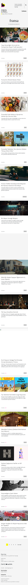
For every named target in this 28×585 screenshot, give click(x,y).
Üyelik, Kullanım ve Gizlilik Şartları (7, 561)
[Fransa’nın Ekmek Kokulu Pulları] (14, 69)
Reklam (2, 576)
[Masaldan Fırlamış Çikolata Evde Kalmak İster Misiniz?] (14, 419)
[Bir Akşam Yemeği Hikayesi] (14, 208)
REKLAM (25, 92)
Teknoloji (10, 576)
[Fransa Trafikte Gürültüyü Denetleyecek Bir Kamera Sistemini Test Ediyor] (14, 173)
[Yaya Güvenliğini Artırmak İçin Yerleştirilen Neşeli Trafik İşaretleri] (14, 35)
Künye (2, 560)
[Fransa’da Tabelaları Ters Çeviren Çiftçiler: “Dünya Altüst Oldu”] (14, 138)
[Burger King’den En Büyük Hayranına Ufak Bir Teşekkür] (14, 515)
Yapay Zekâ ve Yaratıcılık (7, 13)
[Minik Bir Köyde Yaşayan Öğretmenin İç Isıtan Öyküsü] (14, 267)
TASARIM (25, 58)
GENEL (25, 127)
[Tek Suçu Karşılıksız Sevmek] (14, 301)
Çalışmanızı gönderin (5, 578)
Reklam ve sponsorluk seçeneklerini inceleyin (10, 581)
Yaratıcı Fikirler (4, 571)
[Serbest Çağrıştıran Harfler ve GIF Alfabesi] (14, 453)
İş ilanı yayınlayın (4, 580)
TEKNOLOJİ (24, 196)
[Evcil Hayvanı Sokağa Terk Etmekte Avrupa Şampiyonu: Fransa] (14, 343)
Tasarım (5, 576)
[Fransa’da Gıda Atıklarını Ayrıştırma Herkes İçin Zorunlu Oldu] (14, 104)
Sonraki (19, 544)
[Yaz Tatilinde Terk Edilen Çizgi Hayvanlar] (14, 384)
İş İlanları (24, 11)
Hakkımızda (3, 558)
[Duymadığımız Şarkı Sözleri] (14, 485)
